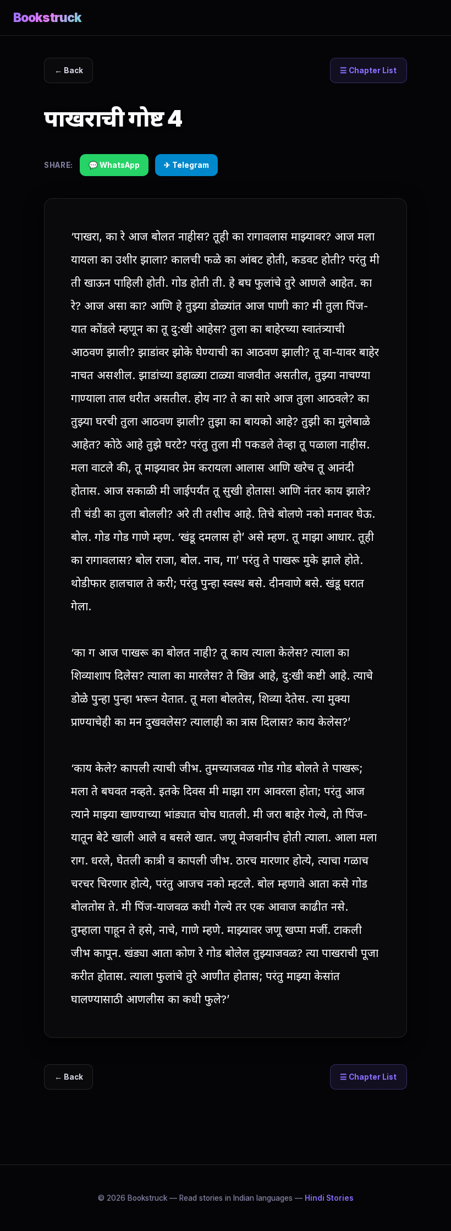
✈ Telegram (186, 165)
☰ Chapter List (368, 70)
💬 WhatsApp (114, 165)
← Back (68, 70)
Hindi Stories (329, 1198)
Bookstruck (47, 17)
